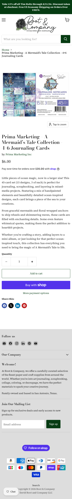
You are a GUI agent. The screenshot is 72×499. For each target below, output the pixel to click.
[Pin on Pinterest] (24, 305)
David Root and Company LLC (36, 492)
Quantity (7, 254)
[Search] (65, 39)
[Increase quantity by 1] (32, 261)
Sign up (53, 424)
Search (36, 485)
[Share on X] (11, 305)
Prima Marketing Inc (19, 154)
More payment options (36, 293)
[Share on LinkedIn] (17, 305)
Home (5, 49)
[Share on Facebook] (4, 305)
